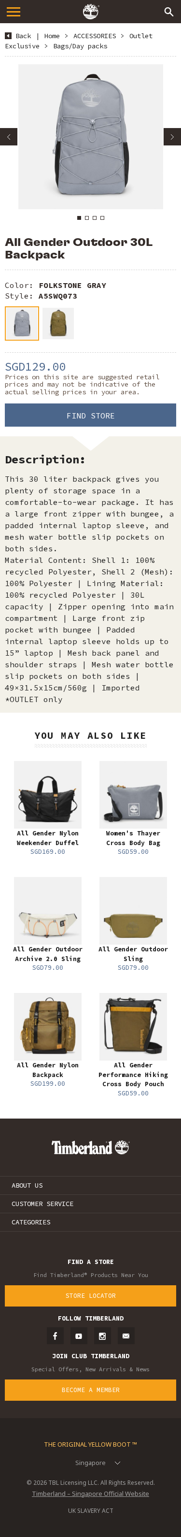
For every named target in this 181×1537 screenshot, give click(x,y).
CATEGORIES (31, 1222)
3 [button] (95, 218)
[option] (90, 136)
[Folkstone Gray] (22, 323)
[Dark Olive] (58, 323)
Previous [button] (8, 136)
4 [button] (102, 218)
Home (52, 35)
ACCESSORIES (94, 35)
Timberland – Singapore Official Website (90, 1493)
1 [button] (79, 218)
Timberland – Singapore (90, 11)
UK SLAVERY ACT (90, 1511)
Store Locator (91, 1296)
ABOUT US (27, 1185)
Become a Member (91, 1390)
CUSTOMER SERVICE (42, 1203)
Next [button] (172, 136)
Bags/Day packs (80, 46)
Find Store (91, 415)
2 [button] (87, 218)
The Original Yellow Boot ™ (90, 1444)
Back (23, 35)
